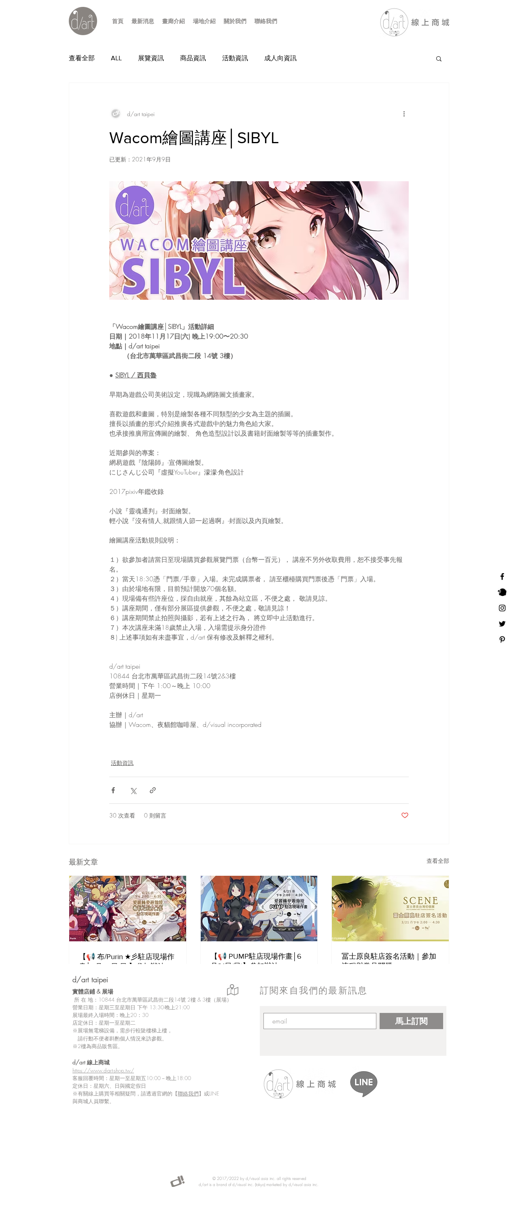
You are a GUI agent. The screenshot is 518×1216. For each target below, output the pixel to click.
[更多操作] (404, 114)
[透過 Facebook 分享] (113, 790)
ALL (116, 58)
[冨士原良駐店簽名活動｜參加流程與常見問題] (390, 908)
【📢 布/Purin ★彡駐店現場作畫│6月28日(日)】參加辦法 (126, 961)
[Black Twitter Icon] (502, 623)
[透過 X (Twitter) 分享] (133, 790)
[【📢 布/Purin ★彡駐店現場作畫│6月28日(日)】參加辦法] (127, 908)
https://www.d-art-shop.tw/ (103, 1070)
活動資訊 (235, 58)
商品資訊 (193, 58)
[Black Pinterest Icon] (502, 639)
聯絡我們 (188, 1093)
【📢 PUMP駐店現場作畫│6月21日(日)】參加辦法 (255, 961)
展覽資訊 (151, 58)
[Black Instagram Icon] (502, 608)
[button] (439, 58)
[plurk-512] (502, 592)
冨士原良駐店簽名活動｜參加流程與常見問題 (389, 961)
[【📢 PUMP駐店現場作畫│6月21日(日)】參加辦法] (259, 908)
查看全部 (82, 58)
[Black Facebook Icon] (502, 576)
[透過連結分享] (153, 790)
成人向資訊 (280, 58)
